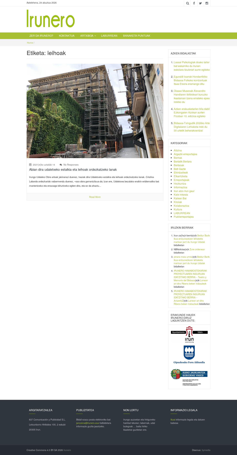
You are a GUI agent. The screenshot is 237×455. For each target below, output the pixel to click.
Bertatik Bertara (183, 161)
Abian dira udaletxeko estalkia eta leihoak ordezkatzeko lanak (73, 169)
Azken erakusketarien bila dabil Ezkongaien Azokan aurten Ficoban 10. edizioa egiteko (192, 112)
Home (30, 42)
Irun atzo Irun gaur (184, 191)
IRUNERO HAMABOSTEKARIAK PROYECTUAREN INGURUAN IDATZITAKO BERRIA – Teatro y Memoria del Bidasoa (190, 275)
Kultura (178, 209)
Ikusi (173, 419)
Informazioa (180, 187)
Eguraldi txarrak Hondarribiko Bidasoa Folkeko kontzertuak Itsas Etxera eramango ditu (190, 80)
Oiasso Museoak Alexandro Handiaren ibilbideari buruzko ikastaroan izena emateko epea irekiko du (192, 96)
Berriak (178, 158)
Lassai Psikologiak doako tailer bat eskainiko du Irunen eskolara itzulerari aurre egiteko (192, 65)
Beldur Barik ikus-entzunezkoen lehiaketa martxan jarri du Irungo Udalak (192, 238)
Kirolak (178, 202)
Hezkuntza (180, 183)
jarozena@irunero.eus (87, 423)
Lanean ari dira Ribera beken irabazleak (191, 282)
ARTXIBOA (86, 35)
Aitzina (178, 150)
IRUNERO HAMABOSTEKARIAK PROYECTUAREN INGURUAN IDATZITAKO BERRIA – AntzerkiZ (190, 295)
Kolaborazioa (181, 205)
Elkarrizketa (180, 176)
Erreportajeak (181, 180)
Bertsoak (179, 165)
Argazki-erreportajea (185, 154)
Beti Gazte (180, 169)
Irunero (67, 450)
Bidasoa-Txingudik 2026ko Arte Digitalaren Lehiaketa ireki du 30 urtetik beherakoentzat (192, 126)
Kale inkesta (181, 194)
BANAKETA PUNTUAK (136, 35)
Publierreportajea (184, 216)
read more (95, 196)
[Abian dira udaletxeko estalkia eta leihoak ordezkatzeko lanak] (95, 110)
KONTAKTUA (66, 35)
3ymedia (206, 450)
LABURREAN (109, 35)
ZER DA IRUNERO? (41, 35)
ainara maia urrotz (183, 256)
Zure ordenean (197, 249)
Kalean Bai (180, 198)
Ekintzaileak (181, 172)
